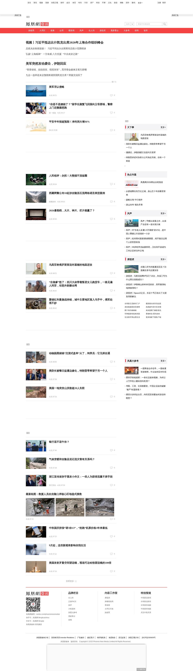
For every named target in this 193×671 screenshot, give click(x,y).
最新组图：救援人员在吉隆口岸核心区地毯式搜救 (54, 494)
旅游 (115, 3)
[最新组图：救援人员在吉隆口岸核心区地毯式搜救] (40, 507)
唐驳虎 (103, 30)
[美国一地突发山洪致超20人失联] (36, 392)
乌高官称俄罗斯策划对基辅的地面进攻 (70, 264)
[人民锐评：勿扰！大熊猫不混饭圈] (36, 179)
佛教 (121, 3)
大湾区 (42, 30)
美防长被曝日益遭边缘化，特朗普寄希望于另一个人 (78, 370)
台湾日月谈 (109, 609)
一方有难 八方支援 (52, 54)
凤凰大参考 (72, 612)
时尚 (80, 3)
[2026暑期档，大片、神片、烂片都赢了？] (36, 214)
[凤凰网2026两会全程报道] (131, 184)
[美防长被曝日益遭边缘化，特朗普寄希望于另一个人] (36, 374)
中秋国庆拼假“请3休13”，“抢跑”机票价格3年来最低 (78, 528)
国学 (127, 3)
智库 (146, 30)
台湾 (61, 30)
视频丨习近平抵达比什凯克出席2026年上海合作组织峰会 (65, 42)
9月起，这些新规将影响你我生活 (67, 545)
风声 (82, 30)
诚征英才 (90, 638)
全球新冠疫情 (146, 601)
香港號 (107, 605)
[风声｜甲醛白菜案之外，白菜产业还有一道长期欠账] (131, 223)
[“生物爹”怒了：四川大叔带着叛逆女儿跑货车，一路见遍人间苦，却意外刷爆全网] (36, 286)
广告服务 (80, 638)
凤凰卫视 (54, 3)
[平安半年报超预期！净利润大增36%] (36, 125)
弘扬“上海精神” (33, 54)
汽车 (86, 3)
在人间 (92, 30)
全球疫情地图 (146, 605)
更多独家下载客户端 (153, 317)
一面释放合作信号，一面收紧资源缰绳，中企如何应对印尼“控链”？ (153, 371)
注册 (159, 3)
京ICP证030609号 (149, 638)
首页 (29, 3)
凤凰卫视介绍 (133, 638)
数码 (133, 3)
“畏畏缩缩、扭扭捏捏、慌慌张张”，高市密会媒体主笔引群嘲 (56, 69)
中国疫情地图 (146, 609)
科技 (98, 3)
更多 (139, 3)
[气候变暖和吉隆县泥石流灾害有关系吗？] (36, 463)
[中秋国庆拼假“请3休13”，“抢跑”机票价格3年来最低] (36, 532)
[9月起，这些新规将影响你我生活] (36, 549)
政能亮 (31, 30)
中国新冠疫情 (146, 598)
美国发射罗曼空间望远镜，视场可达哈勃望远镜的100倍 (80, 562)
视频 (41, 3)
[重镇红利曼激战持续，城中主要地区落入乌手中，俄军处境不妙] (36, 303)
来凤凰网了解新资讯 (153, 310)
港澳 (52, 30)
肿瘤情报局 (109, 601)
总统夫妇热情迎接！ (36, 48)
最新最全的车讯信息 (153, 304)
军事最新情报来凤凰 (132, 314)
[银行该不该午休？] (36, 445)
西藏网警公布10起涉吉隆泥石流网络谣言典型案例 (77, 193)
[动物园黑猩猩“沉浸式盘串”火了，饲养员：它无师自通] (36, 357)
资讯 (35, 3)
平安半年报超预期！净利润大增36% (69, 121)
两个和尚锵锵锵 (130, 310)
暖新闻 (71, 30)
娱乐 (68, 3)
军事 (104, 3)
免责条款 (112, 638)
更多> (163, 127)
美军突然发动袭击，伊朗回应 (46, 63)
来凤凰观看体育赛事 (132, 307)
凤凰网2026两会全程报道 (152, 182)
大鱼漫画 (71, 609)
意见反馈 (122, 638)
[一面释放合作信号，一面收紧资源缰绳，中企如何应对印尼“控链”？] (131, 370)
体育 (74, 3)
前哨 (137, 30)
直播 (47, 3)
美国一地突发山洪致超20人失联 (67, 388)
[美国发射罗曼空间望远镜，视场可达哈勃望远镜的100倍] (36, 566)
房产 (92, 3)
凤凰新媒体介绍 (42, 638)
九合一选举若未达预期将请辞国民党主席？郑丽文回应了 (54, 75)
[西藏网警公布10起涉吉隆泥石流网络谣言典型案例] (36, 197)
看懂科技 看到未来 (153, 314)
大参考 (127, 30)
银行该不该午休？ (59, 441)
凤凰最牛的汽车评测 (153, 307)
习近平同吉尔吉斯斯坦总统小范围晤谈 (67, 48)
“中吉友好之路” (70, 54)
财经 (62, 3)
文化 (109, 3)
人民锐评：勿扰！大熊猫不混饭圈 (68, 175)
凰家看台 (115, 30)
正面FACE (72, 601)
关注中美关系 (146, 612)
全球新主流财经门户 (132, 304)
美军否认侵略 (56, 86)
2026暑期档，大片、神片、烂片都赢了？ (72, 210)
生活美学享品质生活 (132, 317)
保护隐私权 (101, 638)
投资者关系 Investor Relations (62, 638)
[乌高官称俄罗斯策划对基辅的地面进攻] (36, 268)
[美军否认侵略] (36, 90)
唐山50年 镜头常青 (134, 205)
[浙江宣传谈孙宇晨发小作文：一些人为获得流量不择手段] (36, 480)
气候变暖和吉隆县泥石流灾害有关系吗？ (72, 459)
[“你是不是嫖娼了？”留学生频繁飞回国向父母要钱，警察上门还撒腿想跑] (36, 108)
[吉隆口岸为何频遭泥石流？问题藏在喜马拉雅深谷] (131, 269)
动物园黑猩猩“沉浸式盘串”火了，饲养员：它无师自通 (79, 353)
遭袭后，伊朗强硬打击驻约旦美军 (141, 152)
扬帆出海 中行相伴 (134, 200)
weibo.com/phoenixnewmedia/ (48, 614)
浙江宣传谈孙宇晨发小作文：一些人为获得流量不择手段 (81, 476)
